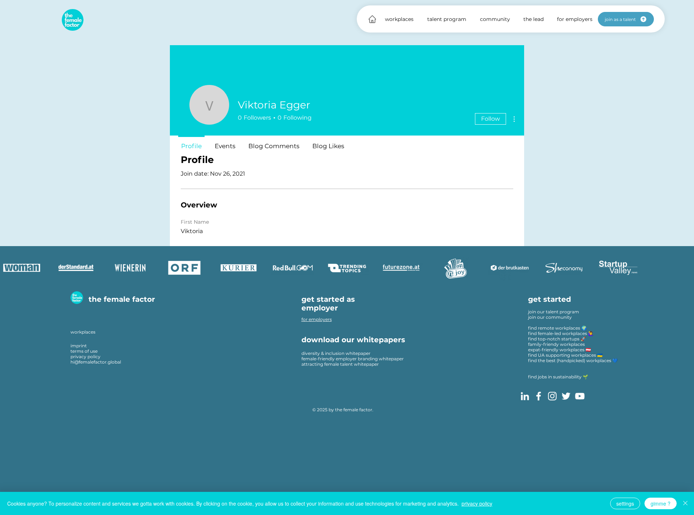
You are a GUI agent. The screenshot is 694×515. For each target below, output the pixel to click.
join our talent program (553, 311)
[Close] (685, 503)
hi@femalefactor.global (95, 362)
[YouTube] (580, 396)
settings (625, 503)
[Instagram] (552, 396)
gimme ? (661, 503)
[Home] (372, 18)
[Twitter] (566, 396)
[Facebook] (538, 396)
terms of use (84, 351)
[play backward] (9, 267)
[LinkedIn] (525, 396)
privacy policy (85, 356)
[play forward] (685, 267)
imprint (78, 345)
